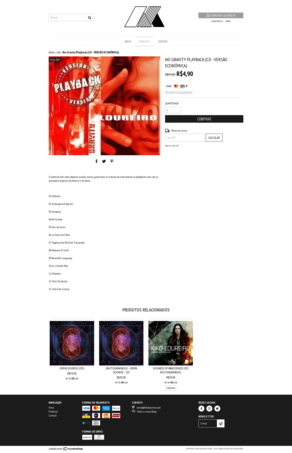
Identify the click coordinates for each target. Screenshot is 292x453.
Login (227, 21)
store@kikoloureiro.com (149, 407)
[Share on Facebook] (97, 161)
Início (128, 41)
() (222, 15)
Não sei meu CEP (172, 145)
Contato (162, 41)
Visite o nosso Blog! (147, 411)
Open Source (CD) (72, 368)
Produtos (144, 41)
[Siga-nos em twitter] (217, 409)
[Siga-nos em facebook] (201, 409)
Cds (59, 52)
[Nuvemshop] (66, 450)
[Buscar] (90, 17)
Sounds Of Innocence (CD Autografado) (170, 370)
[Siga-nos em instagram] (209, 409)
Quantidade (172, 103)
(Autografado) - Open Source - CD (121, 370)
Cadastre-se (217, 21)
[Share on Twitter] (104, 161)
